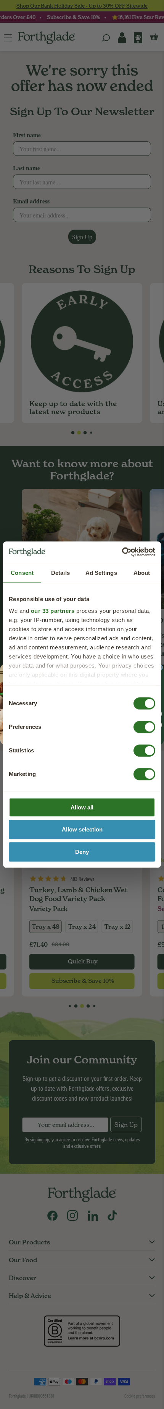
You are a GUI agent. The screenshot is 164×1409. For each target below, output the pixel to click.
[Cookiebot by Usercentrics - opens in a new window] (121, 552)
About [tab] (141, 573)
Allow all (82, 807)
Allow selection (82, 829)
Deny (82, 852)
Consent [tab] (22, 573)
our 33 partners (53, 611)
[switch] (137, 724)
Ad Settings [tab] (101, 573)
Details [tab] (60, 573)
